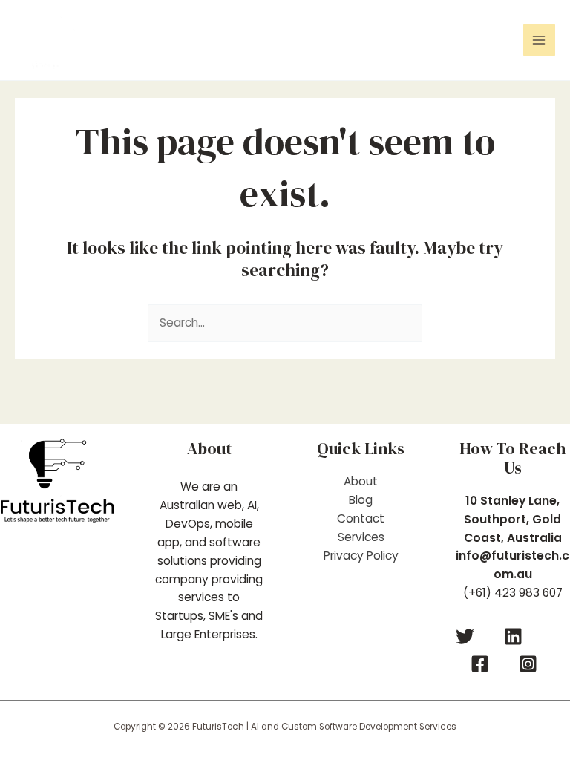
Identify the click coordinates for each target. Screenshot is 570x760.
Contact (360, 518)
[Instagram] (528, 664)
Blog (361, 500)
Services (361, 537)
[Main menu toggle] (539, 40)
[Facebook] (480, 664)
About (361, 481)
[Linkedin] (513, 636)
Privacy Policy (361, 555)
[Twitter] (465, 636)
